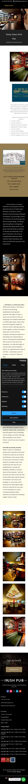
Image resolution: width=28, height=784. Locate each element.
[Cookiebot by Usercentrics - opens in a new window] (19, 361)
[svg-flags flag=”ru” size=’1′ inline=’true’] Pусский (13, 751)
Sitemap (19, 772)
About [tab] (23, 365)
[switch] (24, 396)
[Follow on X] (14, 691)
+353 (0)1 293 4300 (5, 699)
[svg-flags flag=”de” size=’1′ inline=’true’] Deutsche (11, 745)
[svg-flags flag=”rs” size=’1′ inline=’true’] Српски (13, 754)
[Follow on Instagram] (11, 691)
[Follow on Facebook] (8, 691)
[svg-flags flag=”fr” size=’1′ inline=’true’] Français (13, 741)
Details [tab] (14, 365)
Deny (14, 422)
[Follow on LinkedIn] (17, 691)
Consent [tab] (5, 365)
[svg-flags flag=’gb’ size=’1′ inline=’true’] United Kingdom (13, 733)
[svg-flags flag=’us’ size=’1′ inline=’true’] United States (13, 738)
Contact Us (14, 669)
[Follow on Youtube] (20, 691)
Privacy (14, 772)
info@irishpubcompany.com (7, 702)
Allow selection (14, 417)
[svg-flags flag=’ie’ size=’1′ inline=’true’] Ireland (13, 729)
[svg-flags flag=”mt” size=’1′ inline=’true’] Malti (13, 749)
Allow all (14, 413)
